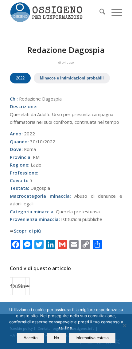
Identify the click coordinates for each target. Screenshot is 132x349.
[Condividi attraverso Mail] (27, 286)
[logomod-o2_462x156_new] (54, 12)
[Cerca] (99, 12)
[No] (124, 325)
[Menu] (113, 12)
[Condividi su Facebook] (11, 286)
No (56, 338)
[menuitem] (99, 12)
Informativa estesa (92, 338)
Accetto (30, 338)
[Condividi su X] (15, 286)
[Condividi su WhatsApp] (19, 286)
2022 (20, 78)
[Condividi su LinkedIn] (23, 286)
